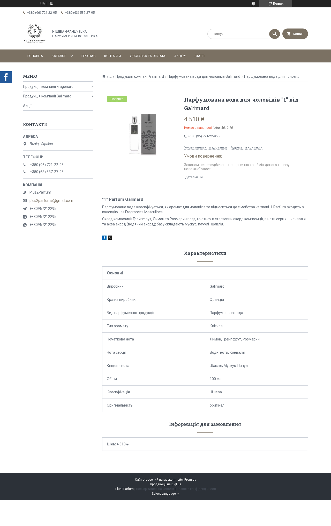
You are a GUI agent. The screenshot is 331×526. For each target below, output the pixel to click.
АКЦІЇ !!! (180, 56)
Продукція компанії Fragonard (48, 86)
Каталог (59, 56)
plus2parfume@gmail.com (51, 200)
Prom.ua (190, 479)
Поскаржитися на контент (155, 489)
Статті (199, 56)
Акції (27, 106)
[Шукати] (274, 34)
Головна (35, 56)
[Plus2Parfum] (34, 43)
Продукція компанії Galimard (140, 76)
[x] (110, 238)
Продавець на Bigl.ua (165, 484)
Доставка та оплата (148, 56)
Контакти (112, 56)
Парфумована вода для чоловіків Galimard (204, 76)
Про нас (88, 56)
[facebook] (104, 238)
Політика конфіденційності (196, 489)
